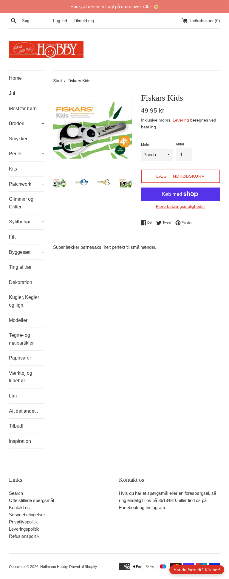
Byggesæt (26, 252)
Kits (13, 168)
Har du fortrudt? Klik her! (197, 569)
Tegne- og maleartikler (21, 339)
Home (15, 78)
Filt (26, 236)
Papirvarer (20, 357)
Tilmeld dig (84, 21)
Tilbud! (16, 426)
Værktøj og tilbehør (20, 377)
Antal (180, 144)
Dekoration (20, 282)
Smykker (18, 138)
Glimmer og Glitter (21, 202)
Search (16, 493)
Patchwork (26, 184)
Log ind (60, 21)
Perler (26, 153)
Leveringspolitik (24, 529)
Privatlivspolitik (23, 521)
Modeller (18, 320)
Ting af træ (20, 267)
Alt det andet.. (23, 411)
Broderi (26, 123)
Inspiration (20, 441)
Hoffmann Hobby (53, 567)
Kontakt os (19, 507)
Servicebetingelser (27, 514)
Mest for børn (23, 108)
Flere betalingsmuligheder (180, 206)
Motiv (145, 144)
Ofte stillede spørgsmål (31, 500)
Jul (12, 93)
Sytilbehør (26, 221)
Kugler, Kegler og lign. (24, 301)
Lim (13, 395)
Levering (181, 120)
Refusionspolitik (24, 536)
